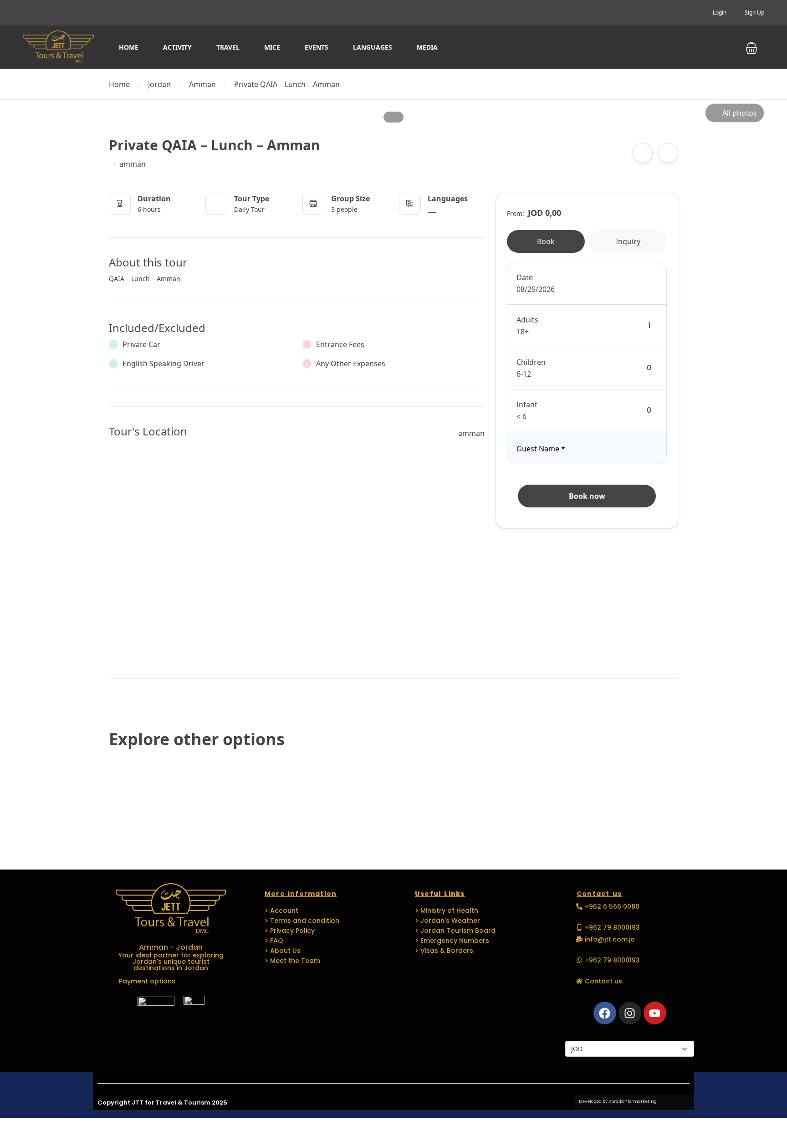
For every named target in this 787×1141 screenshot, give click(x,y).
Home (128, 47)
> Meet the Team (292, 960)
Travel (228, 47)
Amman (202, 84)
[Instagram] (629, 1013)
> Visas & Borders (444, 950)
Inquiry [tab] (628, 241)
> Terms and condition (302, 920)
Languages (372, 47)
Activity (177, 47)
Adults (527, 320)
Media (427, 47)
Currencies (581, 1030)
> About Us (283, 950)
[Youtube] (655, 1013)
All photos (739, 113)
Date (524, 277)
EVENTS (316, 47)
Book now (587, 496)
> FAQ (274, 940)
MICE (272, 47)
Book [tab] (546, 241)
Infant (526, 404)
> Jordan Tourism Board (455, 930)
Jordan (159, 84)
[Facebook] (604, 1013)
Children (531, 362)
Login (719, 12)
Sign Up (754, 12)
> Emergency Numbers (452, 940)
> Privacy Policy (290, 930)
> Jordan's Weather (447, 920)
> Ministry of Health (446, 910)
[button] (751, 47)
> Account (281, 910)
